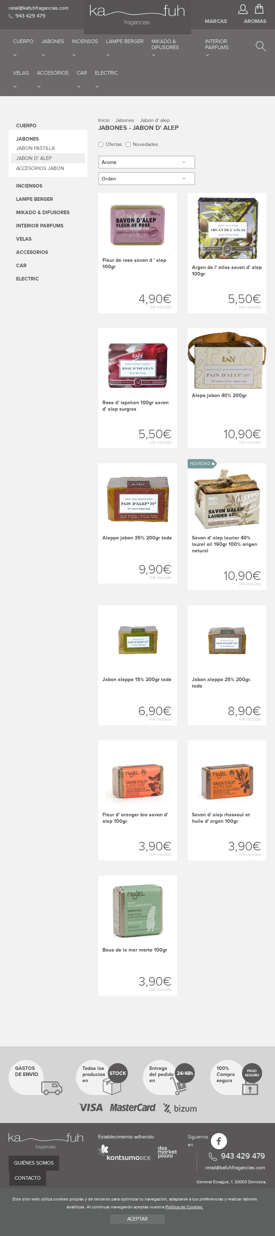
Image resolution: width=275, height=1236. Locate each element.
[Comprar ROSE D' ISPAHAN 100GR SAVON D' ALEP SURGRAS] (137, 388)
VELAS (24, 239)
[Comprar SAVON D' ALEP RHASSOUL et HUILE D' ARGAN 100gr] (227, 800)
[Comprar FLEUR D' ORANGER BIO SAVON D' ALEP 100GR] (137, 800)
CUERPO (26, 126)
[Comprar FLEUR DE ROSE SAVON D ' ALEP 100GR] (137, 253)
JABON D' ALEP (34, 158)
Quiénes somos (34, 1163)
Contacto (28, 1178)
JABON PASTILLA (35, 148)
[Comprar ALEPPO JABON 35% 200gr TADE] (137, 523)
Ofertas (114, 144)
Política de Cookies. (184, 1207)
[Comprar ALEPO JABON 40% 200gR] (227, 388)
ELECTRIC (27, 279)
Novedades (145, 144)
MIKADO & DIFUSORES (42, 212)
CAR (21, 266)
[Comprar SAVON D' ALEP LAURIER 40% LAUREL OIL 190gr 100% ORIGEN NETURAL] (227, 526)
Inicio (104, 120)
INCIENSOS (29, 186)
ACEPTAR (137, 1219)
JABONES (27, 139)
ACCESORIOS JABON (40, 168)
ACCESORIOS (32, 252)
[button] (260, 43)
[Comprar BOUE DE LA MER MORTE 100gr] (137, 936)
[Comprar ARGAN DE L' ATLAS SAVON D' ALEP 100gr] (227, 253)
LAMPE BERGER (34, 199)
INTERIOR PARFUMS (39, 226)
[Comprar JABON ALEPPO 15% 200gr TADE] (137, 665)
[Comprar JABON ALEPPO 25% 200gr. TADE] (227, 665)
